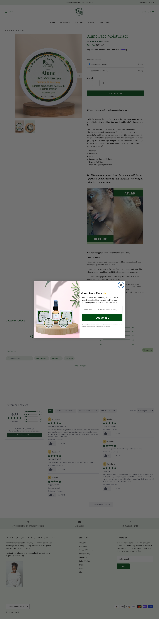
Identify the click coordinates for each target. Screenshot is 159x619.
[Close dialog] (121, 285)
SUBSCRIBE (102, 317)
